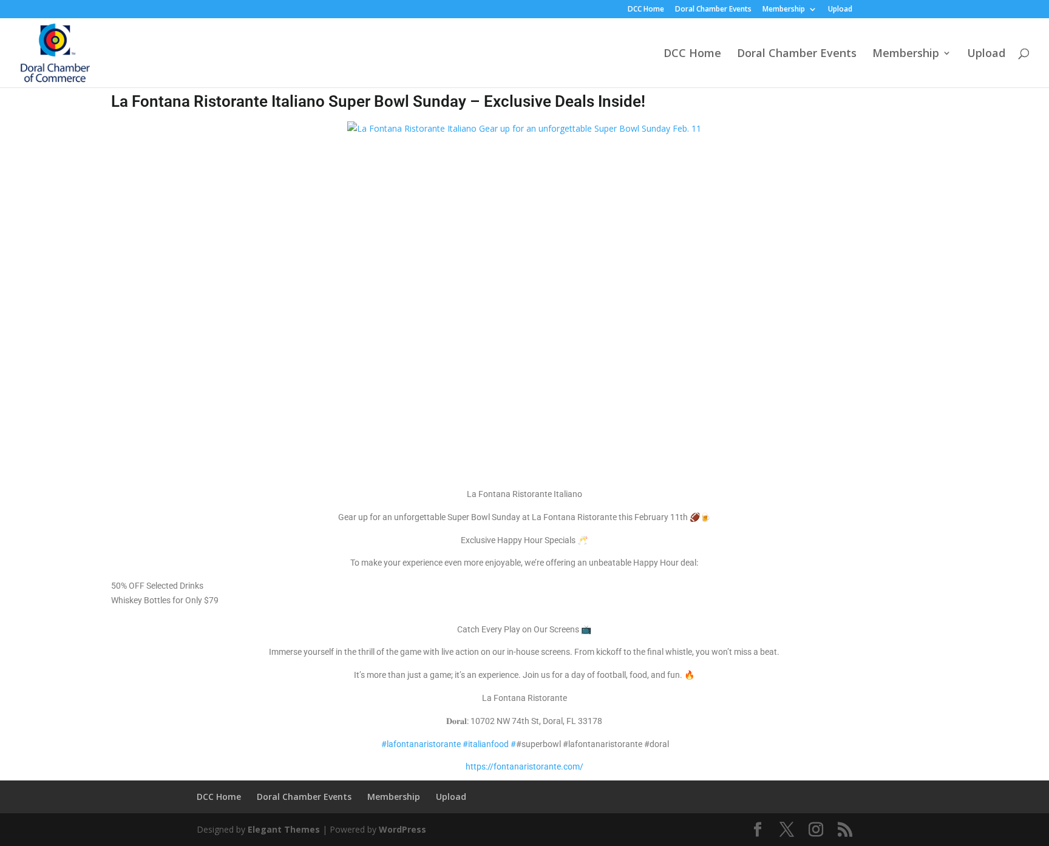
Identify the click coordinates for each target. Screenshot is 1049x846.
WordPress (402, 829)
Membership (783, 9)
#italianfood (486, 744)
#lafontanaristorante (421, 744)
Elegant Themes (284, 829)
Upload (840, 9)
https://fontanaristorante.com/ (524, 766)
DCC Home (646, 9)
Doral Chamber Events (713, 9)
